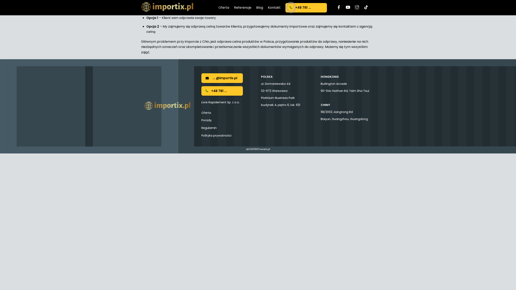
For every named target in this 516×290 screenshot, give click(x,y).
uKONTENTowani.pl (258, 149)
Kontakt (274, 7)
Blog (259, 7)
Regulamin (209, 128)
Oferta (223, 7)
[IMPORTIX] (167, 9)
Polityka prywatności (216, 136)
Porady (206, 120)
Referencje (242, 7)
